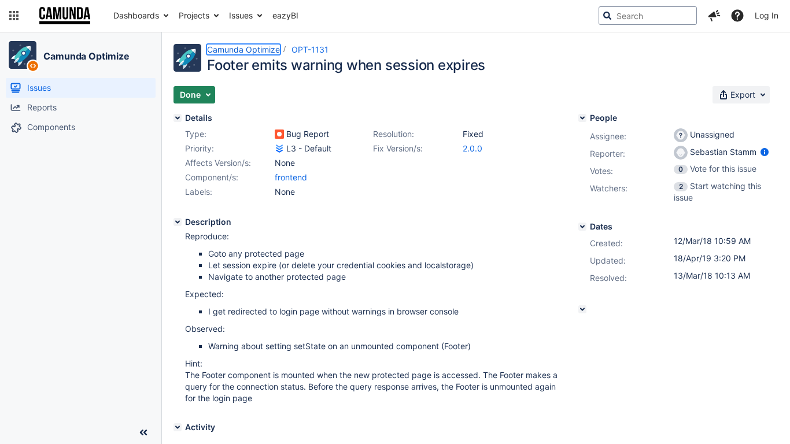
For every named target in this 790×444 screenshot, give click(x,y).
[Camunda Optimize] (22, 55)
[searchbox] (648, 15)
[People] (582, 118)
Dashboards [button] (136, 15)
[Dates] (582, 227)
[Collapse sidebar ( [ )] (143, 432)
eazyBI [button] (285, 15)
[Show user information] (764, 152)
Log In (766, 15)
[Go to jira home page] (65, 15)
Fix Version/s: (398, 148)
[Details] (177, 118)
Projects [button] (194, 15)
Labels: (198, 192)
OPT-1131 (309, 49)
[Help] (737, 15)
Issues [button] (241, 15)
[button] (14, 15)
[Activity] (177, 427)
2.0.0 (472, 148)
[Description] (177, 222)
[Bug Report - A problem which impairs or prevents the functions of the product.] (279, 134)
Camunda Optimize (86, 56)
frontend (291, 177)
